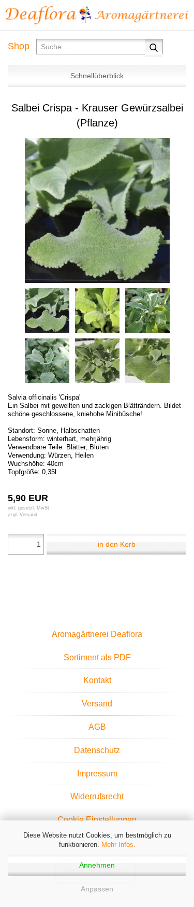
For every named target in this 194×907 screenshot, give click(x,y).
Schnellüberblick (97, 76)
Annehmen (97, 865)
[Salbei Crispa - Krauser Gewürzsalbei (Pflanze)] (97, 210)
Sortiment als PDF (97, 657)
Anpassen (97, 889)
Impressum (97, 773)
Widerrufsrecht (97, 796)
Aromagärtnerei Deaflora (97, 634)
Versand (97, 703)
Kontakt (97, 680)
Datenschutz (97, 750)
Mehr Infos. (118, 844)
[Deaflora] (97, 15)
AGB (97, 726)
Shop (18, 46)
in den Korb (117, 544)
